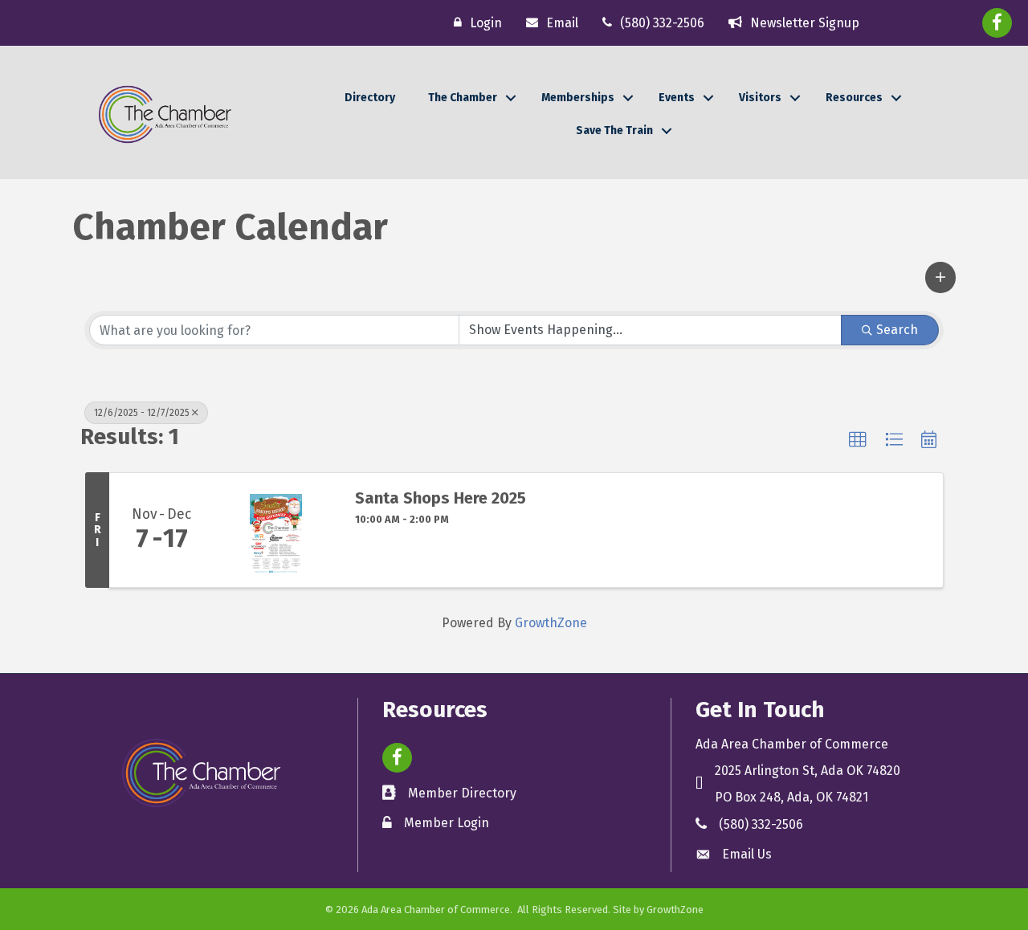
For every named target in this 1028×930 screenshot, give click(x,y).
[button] (940, 277)
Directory (370, 97)
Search (897, 329)
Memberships (577, 97)
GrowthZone (551, 622)
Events (677, 97)
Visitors (760, 97)
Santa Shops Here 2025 (440, 498)
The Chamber (462, 97)
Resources (854, 97)
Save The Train (614, 130)
